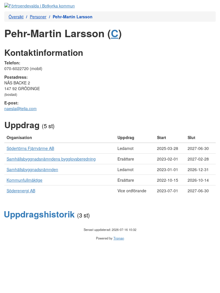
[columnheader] (59, 137)
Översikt (16, 16)
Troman (118, 238)
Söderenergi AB (21, 190)
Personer (38, 16)
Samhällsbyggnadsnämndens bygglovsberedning (51, 159)
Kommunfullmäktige (24, 180)
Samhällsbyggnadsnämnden (32, 169)
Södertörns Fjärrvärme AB (30, 148)
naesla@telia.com (20, 108)
